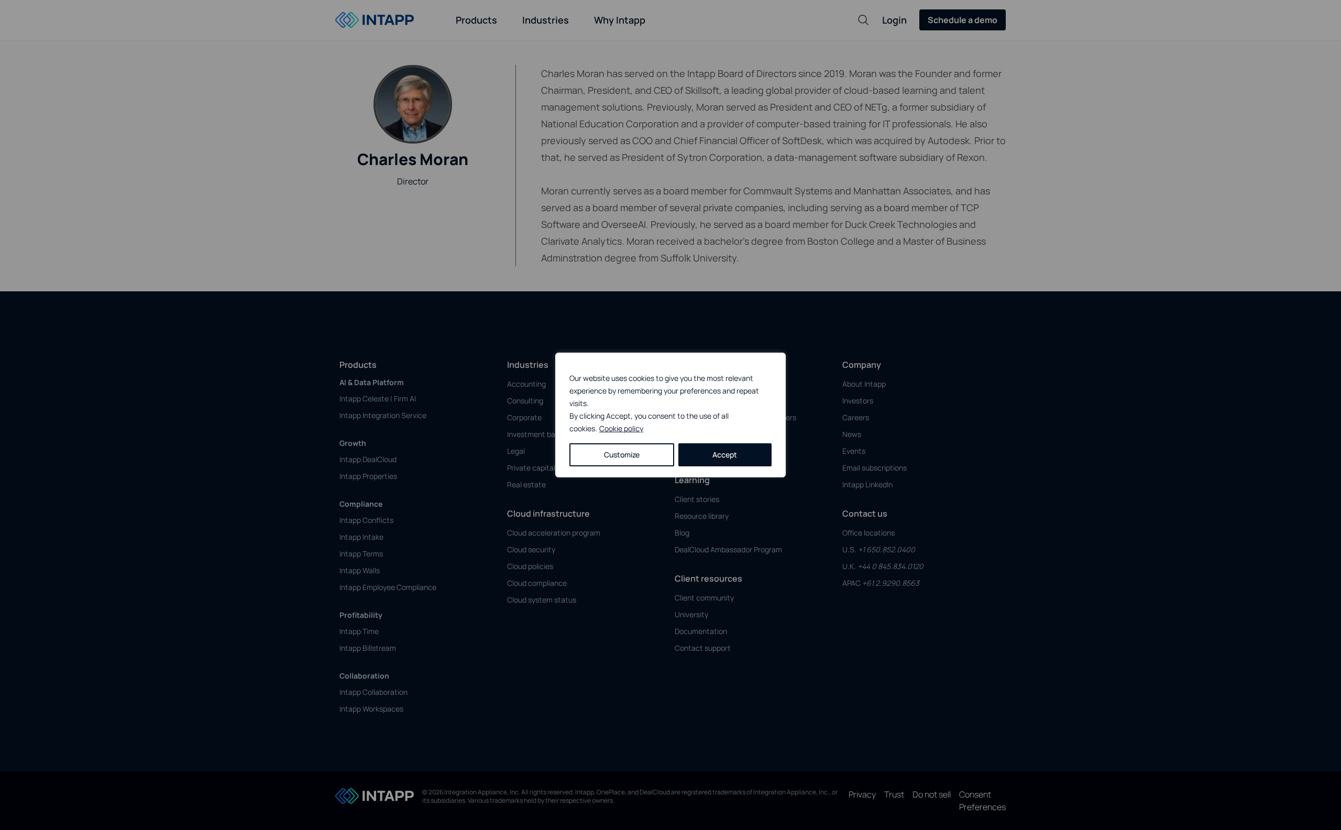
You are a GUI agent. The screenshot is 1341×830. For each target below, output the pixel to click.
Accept (724, 455)
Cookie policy (621, 428)
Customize (622, 455)
